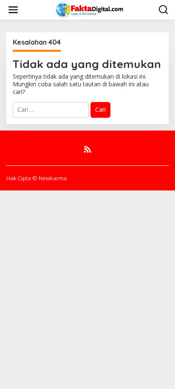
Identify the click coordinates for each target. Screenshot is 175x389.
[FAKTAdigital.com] (89, 9)
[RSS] (87, 149)
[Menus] (13, 10)
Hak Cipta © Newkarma (36, 178)
